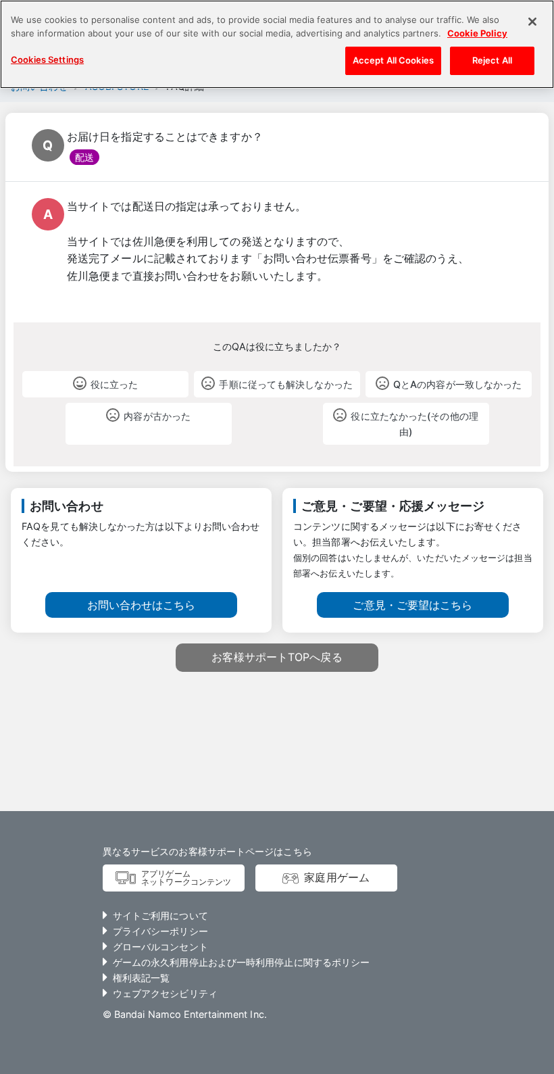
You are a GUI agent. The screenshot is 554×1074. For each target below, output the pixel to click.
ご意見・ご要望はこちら (412, 605)
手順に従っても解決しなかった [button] (285, 384)
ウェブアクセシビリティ (165, 993)
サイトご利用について (160, 915)
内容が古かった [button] (157, 416)
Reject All (492, 60)
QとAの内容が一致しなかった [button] (457, 384)
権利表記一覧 (141, 977)
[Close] (532, 21)
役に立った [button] (114, 384)
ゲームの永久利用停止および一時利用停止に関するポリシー (241, 962)
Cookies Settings (47, 59)
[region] (277, 44)
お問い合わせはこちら (141, 605)
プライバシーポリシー (160, 931)
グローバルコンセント (160, 946)
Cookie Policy (477, 33)
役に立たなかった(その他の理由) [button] (414, 423)
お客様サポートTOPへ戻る (276, 657)
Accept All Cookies (393, 60)
